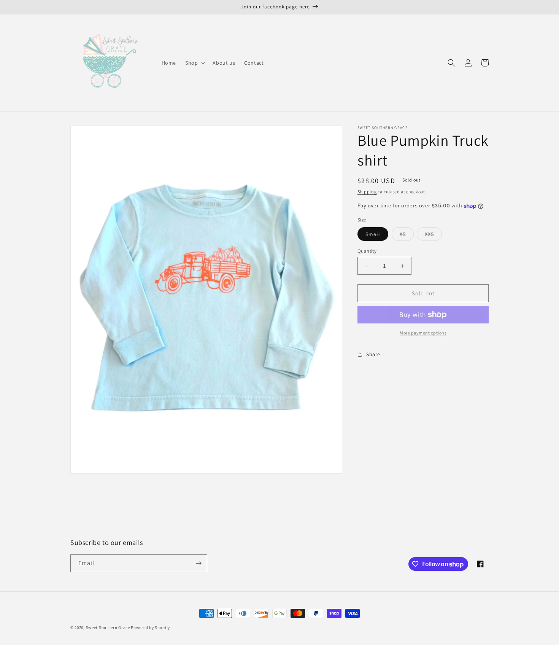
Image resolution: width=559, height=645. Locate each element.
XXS (433, 235)
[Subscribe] (198, 563)
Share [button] (373, 354)
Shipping (367, 191)
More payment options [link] (423, 333)
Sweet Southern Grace (108, 627)
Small (376, 235)
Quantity (366, 251)
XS (407, 235)
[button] (194, 63)
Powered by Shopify (150, 627)
